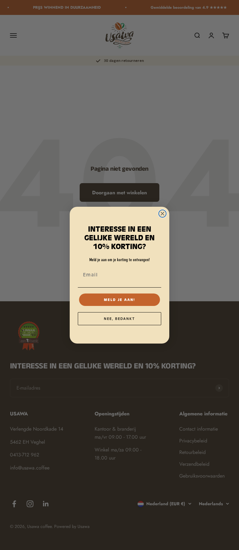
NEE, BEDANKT (119, 319)
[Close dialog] (162, 213)
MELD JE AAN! (119, 300)
